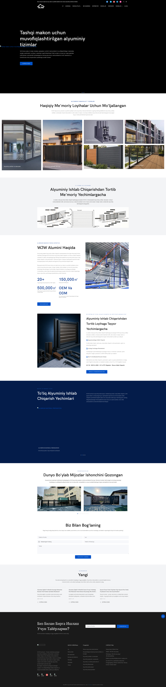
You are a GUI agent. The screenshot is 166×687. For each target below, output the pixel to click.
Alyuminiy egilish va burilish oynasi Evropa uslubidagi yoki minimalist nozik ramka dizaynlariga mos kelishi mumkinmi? (50, 591)
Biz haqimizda (71, 654)
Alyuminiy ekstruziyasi (92, 140)
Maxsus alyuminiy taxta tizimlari (90, 649)
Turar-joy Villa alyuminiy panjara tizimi (94, 508)
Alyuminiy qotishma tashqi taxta (135, 165)
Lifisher (101, 684)
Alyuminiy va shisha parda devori (91, 661)
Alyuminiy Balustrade (88, 664)
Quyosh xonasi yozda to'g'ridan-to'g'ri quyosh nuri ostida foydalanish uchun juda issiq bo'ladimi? (83, 590)
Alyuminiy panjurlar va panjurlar (135, 140)
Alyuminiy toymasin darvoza (52, 166)
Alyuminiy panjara (91, 165)
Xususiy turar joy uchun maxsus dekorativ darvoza (51, 508)
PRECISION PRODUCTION (45, 447)
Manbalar (70, 662)
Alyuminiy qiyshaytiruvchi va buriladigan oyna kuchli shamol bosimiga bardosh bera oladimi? (113, 590)
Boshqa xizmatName (73, 657)
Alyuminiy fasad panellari (89, 669)
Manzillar (70, 659)
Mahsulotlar (70, 652)
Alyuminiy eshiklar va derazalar (12, 166)
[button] (76, 513)
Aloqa (69, 665)
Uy (68, 649)
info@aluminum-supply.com (120, 658)
